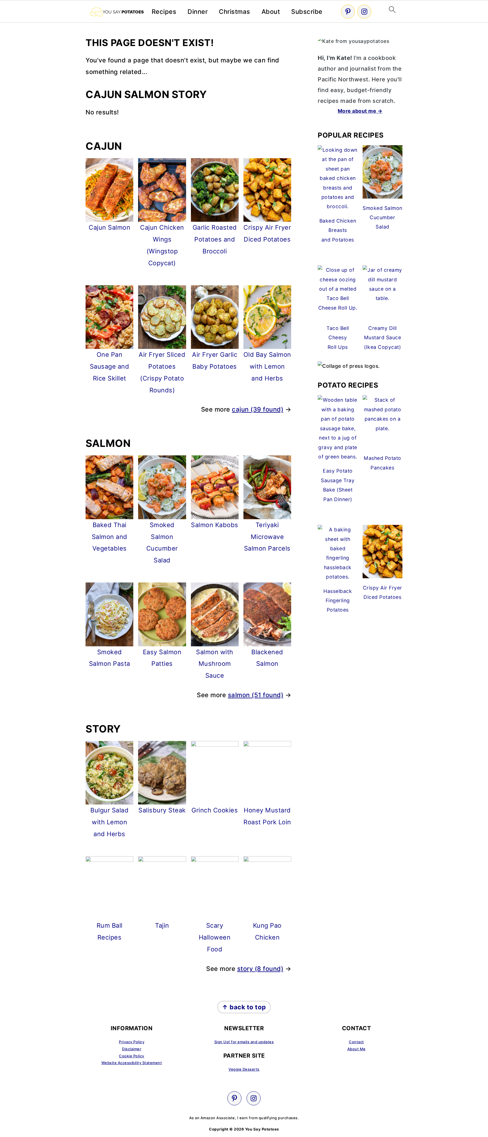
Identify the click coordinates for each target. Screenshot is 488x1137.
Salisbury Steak (162, 810)
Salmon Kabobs (214, 525)
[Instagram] (364, 12)
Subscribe (307, 11)
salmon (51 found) (256, 695)
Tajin (162, 925)
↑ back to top (244, 1007)
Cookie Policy (131, 1056)
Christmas (234, 11)
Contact (356, 1042)
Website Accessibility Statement (131, 1062)
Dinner (198, 11)
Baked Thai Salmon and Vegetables (109, 536)
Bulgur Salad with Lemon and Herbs (109, 822)
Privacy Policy (131, 1042)
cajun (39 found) (257, 409)
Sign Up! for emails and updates (244, 1042)
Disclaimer (131, 1049)
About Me (356, 1049)
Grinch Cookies (214, 810)
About (271, 11)
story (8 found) (260, 968)
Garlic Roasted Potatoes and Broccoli (215, 239)
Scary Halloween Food (215, 937)
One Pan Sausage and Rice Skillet (109, 366)
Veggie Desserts (244, 1069)
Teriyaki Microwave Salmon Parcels (267, 536)
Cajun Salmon (109, 227)
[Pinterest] (348, 12)
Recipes (164, 11)
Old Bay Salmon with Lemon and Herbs (267, 366)
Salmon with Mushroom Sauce (214, 663)
